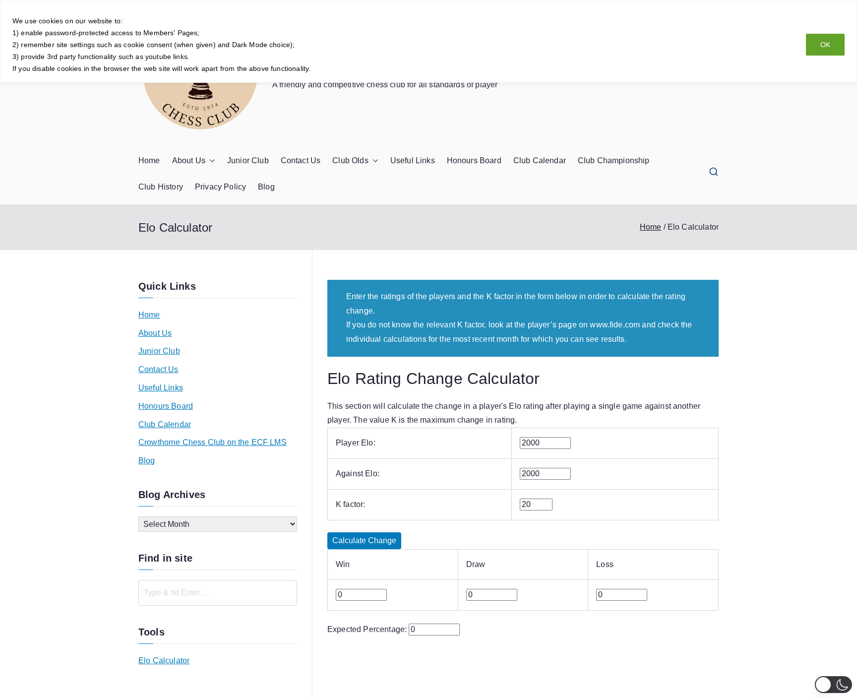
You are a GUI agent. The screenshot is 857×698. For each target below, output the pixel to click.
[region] (428, 41)
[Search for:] (218, 592)
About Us (188, 160)
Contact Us (301, 160)
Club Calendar (539, 160)
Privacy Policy (220, 187)
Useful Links (412, 160)
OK (825, 45)
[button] (210, 161)
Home (149, 160)
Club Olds (350, 160)
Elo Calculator (163, 660)
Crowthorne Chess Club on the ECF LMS (212, 442)
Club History (160, 187)
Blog (266, 187)
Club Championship (614, 160)
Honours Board (474, 160)
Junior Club (248, 160)
